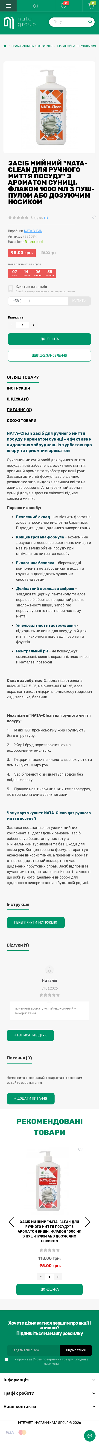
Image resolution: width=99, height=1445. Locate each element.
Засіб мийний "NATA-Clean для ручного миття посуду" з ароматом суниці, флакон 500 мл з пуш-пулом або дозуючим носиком (51, 1231)
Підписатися (76, 1350)
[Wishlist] (94, 217)
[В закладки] (82, 1150)
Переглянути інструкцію (35, 922)
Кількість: (16, 317)
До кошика (50, 339)
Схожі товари (21, 420)
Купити (79, 301)
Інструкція (18, 388)
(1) (46, 217)
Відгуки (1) (18, 399)
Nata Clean (33, 231)
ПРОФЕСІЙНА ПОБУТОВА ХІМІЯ (77, 46)
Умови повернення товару (53, 1359)
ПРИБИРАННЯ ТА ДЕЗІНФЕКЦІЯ (32, 46)
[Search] (91, 22)
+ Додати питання (30, 1099)
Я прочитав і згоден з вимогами (51, 1361)
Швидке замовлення (49, 356)
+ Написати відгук (30, 1035)
